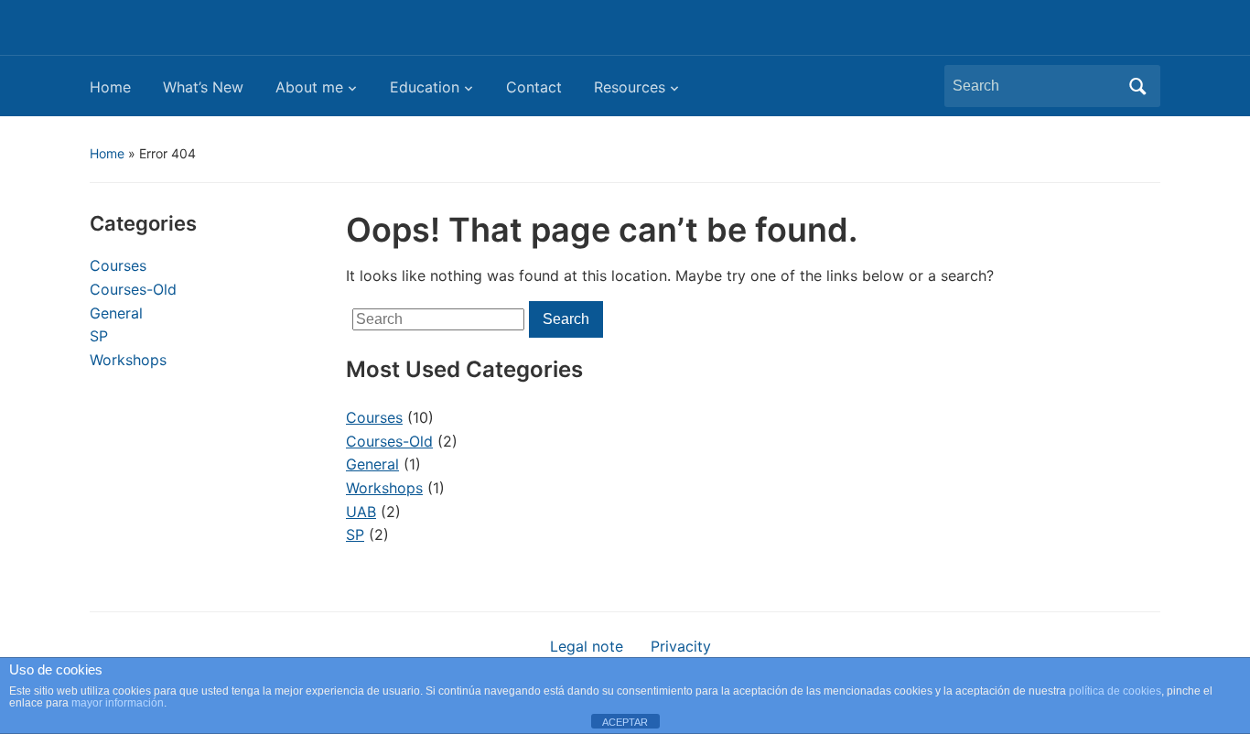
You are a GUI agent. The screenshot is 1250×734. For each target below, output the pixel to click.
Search (1137, 86)
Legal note (586, 646)
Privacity (681, 646)
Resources (629, 87)
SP (99, 336)
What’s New (203, 87)
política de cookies (1115, 691)
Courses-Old (133, 289)
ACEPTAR (625, 722)
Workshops (128, 360)
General (116, 313)
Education (424, 87)
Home (110, 87)
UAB (361, 511)
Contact (534, 87)
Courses (118, 265)
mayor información (117, 702)
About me (309, 87)
